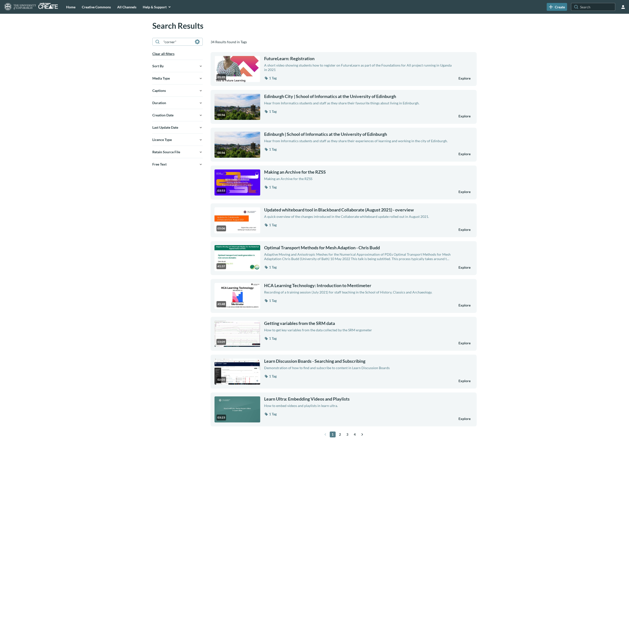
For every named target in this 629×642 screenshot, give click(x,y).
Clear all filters (163, 54)
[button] (270, 78)
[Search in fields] (197, 42)
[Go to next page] (362, 434)
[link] (557, 7)
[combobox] (177, 41)
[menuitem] (71, 7)
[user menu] (623, 7)
